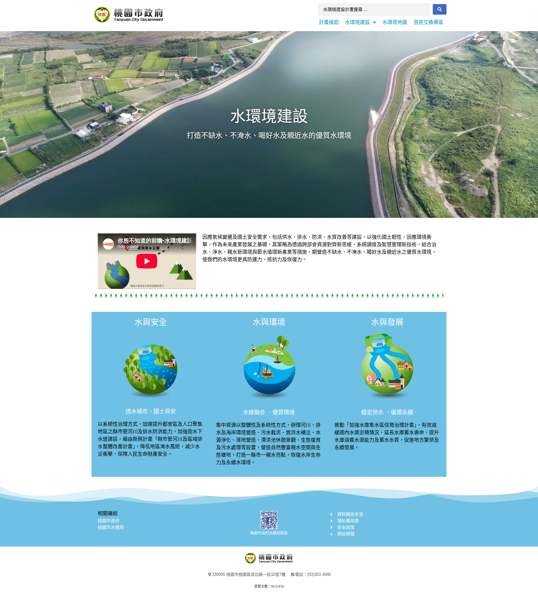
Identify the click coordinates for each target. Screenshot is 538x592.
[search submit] (439, 9)
